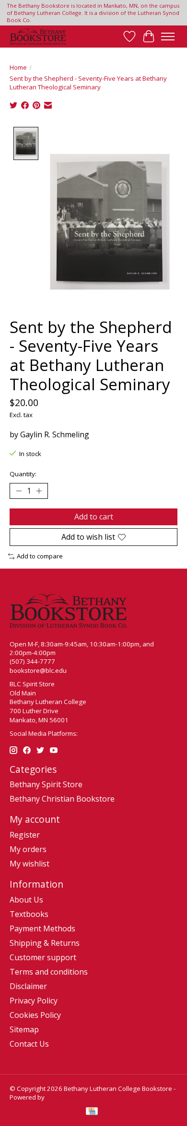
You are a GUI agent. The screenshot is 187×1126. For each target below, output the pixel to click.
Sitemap (24, 1029)
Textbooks (29, 914)
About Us (26, 899)
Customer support (43, 957)
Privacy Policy (34, 1000)
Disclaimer (28, 986)
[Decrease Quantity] (18, 490)
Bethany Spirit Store (46, 784)
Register (25, 834)
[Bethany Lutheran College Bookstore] (38, 36)
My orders (28, 849)
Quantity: (23, 474)
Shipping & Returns (45, 943)
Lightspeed (62, 1097)
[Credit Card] (92, 1112)
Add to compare (40, 556)
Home (18, 67)
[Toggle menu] (167, 36)
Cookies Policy (35, 1015)
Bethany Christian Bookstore (62, 798)
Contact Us (29, 1044)
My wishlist (29, 863)
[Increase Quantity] (39, 490)
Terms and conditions (49, 971)
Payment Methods (42, 928)
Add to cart (93, 516)
